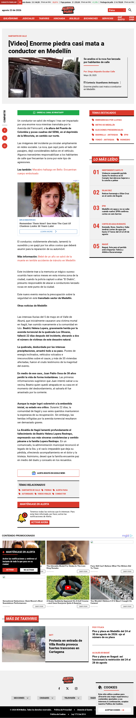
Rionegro (125, 140)
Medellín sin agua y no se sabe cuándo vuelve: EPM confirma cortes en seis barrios (115, 211)
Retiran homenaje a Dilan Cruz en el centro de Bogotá (115, 194)
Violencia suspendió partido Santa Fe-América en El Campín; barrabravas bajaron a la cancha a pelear (115, 177)
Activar (10, 570)
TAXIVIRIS (44, 18)
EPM (126, 135)
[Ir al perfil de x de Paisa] (67, 688)
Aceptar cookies (112, 710)
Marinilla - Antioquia (106, 135)
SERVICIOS (107, 18)
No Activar (29, 570)
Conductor (60, 494)
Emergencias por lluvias (108, 120)
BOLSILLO (74, 18)
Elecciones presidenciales (109, 130)
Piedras (48, 490)
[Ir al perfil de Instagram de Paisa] (76, 688)
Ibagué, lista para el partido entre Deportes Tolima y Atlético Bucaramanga (114, 249)
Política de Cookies (114, 704)
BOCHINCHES (91, 18)
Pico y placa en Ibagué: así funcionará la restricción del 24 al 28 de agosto (111, 659)
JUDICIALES (28, 18)
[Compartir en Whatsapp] (4, 145)
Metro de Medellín (105, 125)
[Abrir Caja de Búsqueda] (129, 10)
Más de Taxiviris (21, 618)
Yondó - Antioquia (104, 140)
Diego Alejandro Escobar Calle (101, 71)
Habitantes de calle (31, 490)
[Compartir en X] (4, 138)
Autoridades (27, 494)
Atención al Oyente (84, 710)
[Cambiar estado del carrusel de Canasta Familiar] (20, 2)
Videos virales (44, 494)
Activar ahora (39, 522)
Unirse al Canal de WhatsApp (50, 112)
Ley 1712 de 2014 (78, 714)
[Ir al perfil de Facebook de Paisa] (59, 688)
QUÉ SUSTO (121, 18)
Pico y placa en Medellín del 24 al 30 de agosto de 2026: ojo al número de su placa (111, 634)
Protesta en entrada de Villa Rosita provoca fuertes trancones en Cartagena (65, 646)
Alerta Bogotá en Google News (51, 473)
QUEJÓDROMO (10, 18)
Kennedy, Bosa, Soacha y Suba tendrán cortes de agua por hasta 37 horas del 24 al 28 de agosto (115, 231)
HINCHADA (59, 18)
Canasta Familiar (8, 2)
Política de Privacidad (63, 710)
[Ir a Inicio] (67, 10)
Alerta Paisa (62, 490)
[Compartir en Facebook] (4, 130)
